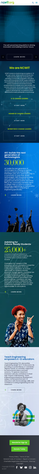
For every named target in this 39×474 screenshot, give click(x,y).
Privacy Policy (14, 457)
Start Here (19, 105)
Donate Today (19, 449)
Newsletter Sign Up (19, 442)
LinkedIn (35, 467)
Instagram (30, 467)
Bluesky (21, 467)
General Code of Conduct (13, 459)
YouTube (25, 467)
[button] (33, 3)
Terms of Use (24, 457)
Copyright (19, 464)
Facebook (17, 467)
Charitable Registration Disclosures (16, 461)
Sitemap (32, 461)
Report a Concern (29, 459)
